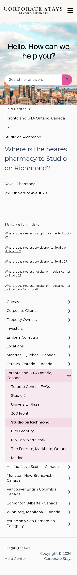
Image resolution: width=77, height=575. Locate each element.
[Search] (67, 79)
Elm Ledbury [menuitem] (22, 431)
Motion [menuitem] (17, 458)
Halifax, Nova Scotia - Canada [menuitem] (33, 467)
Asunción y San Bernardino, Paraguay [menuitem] (31, 523)
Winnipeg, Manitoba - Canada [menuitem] (33, 512)
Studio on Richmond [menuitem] (30, 422)
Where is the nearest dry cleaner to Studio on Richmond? (36, 249)
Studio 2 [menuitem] (18, 395)
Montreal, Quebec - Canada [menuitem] (31, 355)
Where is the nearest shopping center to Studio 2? (38, 235)
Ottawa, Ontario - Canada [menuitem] (29, 364)
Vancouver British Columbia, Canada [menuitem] (32, 491)
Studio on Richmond (23, 137)
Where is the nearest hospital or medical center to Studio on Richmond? (37, 287)
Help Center (15, 109)
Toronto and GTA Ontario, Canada (35, 118)
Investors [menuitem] (15, 328)
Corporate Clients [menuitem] (22, 311)
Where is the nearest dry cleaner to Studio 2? (36, 261)
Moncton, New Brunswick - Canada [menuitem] (30, 478)
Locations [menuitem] (15, 346)
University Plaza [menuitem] (25, 404)
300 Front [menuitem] (19, 413)
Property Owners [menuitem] (22, 320)
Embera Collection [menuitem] (23, 337)
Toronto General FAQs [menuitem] (30, 387)
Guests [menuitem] (13, 302)
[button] (69, 302)
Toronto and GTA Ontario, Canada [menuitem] (29, 375)
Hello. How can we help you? (38, 51)
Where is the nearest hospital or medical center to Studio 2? (37, 273)
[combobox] (33, 79)
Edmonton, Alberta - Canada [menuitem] (32, 503)
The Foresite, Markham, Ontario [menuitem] (39, 449)
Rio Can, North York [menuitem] (28, 440)
